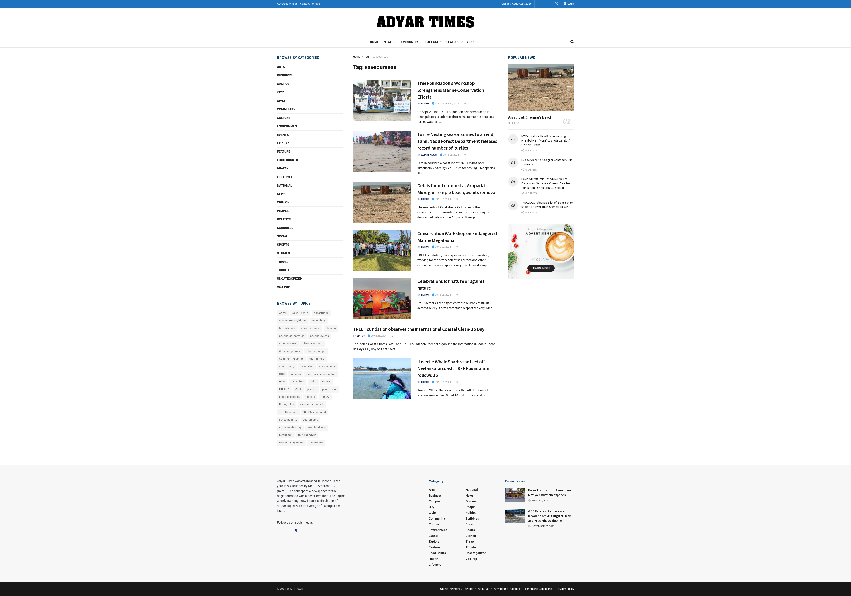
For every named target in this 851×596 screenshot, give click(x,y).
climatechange (315, 351)
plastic (311, 389)
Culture (283, 117)
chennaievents (319, 336)
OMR (298, 389)
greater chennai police (321, 374)
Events (283, 134)
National (284, 185)
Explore (432, 42)
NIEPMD (284, 389)
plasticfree (329, 389)
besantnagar (287, 328)
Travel (282, 261)
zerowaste (316, 442)
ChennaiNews (288, 343)
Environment (288, 126)
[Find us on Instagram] (550, 4)
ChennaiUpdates (289, 351)
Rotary (325, 396)
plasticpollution (289, 396)
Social (282, 236)
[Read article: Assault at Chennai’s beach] (541, 87)
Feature (452, 42)
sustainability (288, 419)
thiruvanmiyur (307, 435)
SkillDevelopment (314, 412)
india (313, 381)
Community (409, 42)
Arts (281, 67)
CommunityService (291, 358)
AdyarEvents (300, 313)
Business (284, 75)
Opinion (283, 202)
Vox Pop (283, 287)
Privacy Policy (565, 588)
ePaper (316, 3)
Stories (283, 253)
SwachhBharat (316, 427)
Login (570, 3)
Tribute (283, 270)
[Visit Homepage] (425, 22)
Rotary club (286, 404)
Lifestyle (285, 177)
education (307, 366)
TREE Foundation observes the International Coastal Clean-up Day (418, 329)
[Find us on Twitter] (556, 4)
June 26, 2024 (450, 154)
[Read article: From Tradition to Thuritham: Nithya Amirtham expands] (515, 495)
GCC (282, 374)
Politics (284, 219)
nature (326, 381)
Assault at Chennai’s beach (530, 117)
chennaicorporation (291, 336)
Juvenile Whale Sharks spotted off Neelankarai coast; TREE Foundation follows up (453, 368)
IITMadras (297, 381)
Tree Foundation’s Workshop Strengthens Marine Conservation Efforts (450, 90)
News (388, 42)
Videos (472, 42)
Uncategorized (289, 278)
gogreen (296, 374)
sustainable (310, 419)
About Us (483, 588)
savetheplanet (288, 412)
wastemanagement (291, 442)
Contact (305, 3)
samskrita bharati (311, 404)
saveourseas (380, 56)
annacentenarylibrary (293, 320)
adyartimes (321, 313)
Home (374, 42)
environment (327, 366)
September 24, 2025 (446, 103)
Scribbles (285, 228)
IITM (282, 381)
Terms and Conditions (538, 588)
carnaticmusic (310, 328)
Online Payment (450, 588)
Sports (283, 244)
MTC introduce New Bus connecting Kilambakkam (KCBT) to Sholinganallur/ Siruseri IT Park (545, 140)
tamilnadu (285, 435)
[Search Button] (572, 41)
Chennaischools (313, 343)
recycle (310, 396)
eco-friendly (287, 366)
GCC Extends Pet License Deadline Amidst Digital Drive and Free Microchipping (550, 516)
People (283, 210)
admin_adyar (429, 154)
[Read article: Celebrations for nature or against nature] (382, 298)
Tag (366, 56)
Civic (281, 101)
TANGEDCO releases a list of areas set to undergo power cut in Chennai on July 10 (547, 205)
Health (283, 168)
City (280, 92)
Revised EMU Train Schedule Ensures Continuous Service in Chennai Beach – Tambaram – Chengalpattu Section (545, 183)
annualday (319, 320)
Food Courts (287, 160)
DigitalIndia (316, 358)
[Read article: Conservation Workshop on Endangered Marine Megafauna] (382, 250)
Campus (283, 84)
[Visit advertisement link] (541, 251)
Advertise (500, 588)
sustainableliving (290, 427)
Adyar (283, 313)
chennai (331, 328)
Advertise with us (287, 3)
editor (425, 103)
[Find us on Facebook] (544, 4)
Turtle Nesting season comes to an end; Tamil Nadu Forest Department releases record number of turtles (457, 141)
